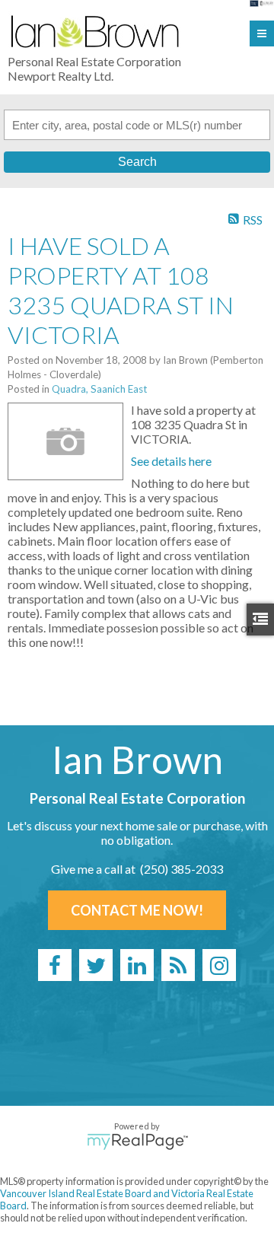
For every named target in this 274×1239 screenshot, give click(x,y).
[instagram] (219, 965)
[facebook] (55, 965)
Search (137, 161)
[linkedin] (137, 965)
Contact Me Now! (137, 910)
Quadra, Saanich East (99, 389)
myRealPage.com (137, 1141)
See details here (171, 461)
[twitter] (96, 965)
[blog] (178, 965)
